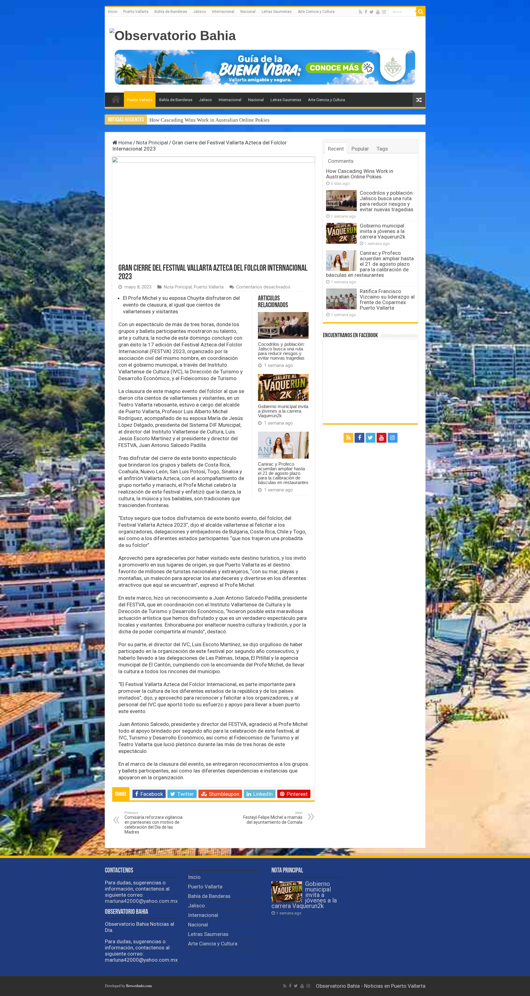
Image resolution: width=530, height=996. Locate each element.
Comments (341, 161)
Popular (360, 149)
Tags (382, 149)
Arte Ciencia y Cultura (316, 12)
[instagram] (384, 12)
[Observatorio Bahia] (172, 34)
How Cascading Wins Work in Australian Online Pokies (359, 174)
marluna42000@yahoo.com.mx (141, 901)
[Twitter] (371, 12)
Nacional (247, 12)
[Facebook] (366, 12)
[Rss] (360, 12)
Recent (336, 149)
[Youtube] (377, 12)
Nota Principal (152, 142)
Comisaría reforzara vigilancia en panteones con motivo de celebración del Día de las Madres (153, 822)
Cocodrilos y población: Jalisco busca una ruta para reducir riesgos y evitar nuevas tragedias (250, 120)
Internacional (223, 12)
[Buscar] (420, 11)
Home (124, 142)
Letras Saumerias (277, 12)
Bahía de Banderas (171, 12)
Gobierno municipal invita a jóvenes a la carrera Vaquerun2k (283, 411)
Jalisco (199, 12)
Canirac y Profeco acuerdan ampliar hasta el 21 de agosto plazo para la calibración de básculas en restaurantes (283, 473)
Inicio (112, 12)
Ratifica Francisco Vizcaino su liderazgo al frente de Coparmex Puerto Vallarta (387, 299)
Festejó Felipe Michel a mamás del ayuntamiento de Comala (272, 818)
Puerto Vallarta (135, 12)
